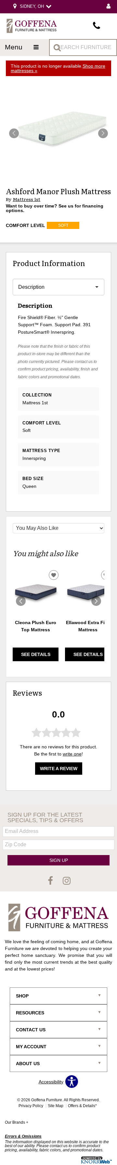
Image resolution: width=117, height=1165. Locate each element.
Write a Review (58, 768)
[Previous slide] (21, 601)
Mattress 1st (26, 199)
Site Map (55, 1106)
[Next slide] (96, 601)
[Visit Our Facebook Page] (51, 881)
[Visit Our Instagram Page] (66, 881)
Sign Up (58, 860)
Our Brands (16, 1122)
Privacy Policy (31, 1106)
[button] (103, 133)
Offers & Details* (82, 1106)
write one (72, 754)
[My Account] (108, 7)
